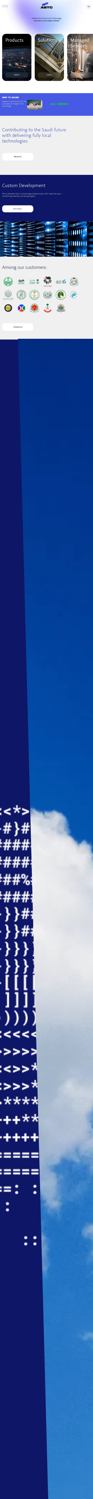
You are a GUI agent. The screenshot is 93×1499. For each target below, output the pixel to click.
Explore (16, 75)
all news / (59, 104)
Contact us (17, 327)
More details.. (17, 209)
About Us (18, 157)
